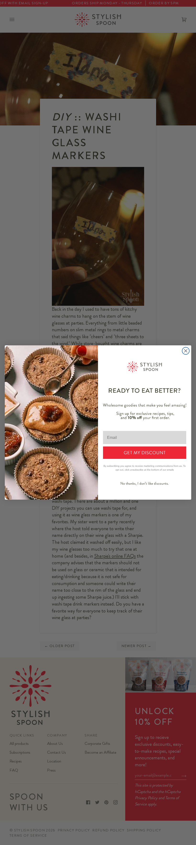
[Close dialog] (185, 350)
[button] (144, 452)
